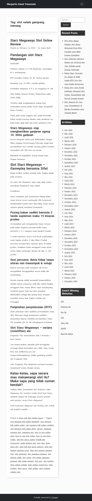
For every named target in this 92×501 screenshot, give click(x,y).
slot (62, 301)
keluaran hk (66, 307)
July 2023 (68, 256)
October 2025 (70, 159)
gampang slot (28, 432)
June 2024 (68, 216)
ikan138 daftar (67, 334)
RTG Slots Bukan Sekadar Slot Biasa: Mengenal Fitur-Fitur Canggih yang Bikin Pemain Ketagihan (73, 48)
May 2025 (68, 177)
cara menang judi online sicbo (23, 428)
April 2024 (68, 223)
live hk (63, 312)
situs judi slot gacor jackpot (31, 446)
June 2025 (68, 173)
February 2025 (70, 187)
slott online (33, 468)
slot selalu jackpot (26, 461)
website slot (15, 472)
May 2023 (68, 263)
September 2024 (71, 205)
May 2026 (68, 133)
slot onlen (27, 457)
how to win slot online (25, 436)
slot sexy (38, 461)
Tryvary (54, 497)
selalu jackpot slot (28, 443)
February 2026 (70, 144)
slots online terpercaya (37, 465)
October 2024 (70, 202)
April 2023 (68, 267)
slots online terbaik (18, 465)
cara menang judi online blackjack (24, 421)
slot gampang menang (37, 454)
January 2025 (70, 191)
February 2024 (70, 231)
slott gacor (22, 468)
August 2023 (69, 252)
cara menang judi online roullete (40, 425)
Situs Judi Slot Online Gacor (31, 418)
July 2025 (68, 169)
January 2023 (70, 277)
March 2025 (69, 184)
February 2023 (70, 274)
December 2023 (70, 238)
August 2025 (69, 166)
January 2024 (70, 234)
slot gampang (20, 454)
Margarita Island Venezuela (21, 4)
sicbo (48, 443)
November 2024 (71, 198)
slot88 (63, 328)
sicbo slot (14, 446)
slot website (48, 461)
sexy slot (41, 443)
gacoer (39, 428)
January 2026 (70, 148)
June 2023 (68, 259)
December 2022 (70, 281)
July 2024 (68, 213)
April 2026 (68, 137)
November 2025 (71, 155)
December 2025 (70, 151)
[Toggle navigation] (82, 4)
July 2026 (68, 130)
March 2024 (69, 227)
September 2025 (71, 162)
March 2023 (69, 270)
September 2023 (71, 249)
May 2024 (68, 220)
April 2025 (68, 180)
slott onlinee (44, 468)
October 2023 (70, 245)
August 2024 (69, 209)
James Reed (46, 48)
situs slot (65, 323)
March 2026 (69, 141)
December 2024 (70, 195)
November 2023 (71, 241)
